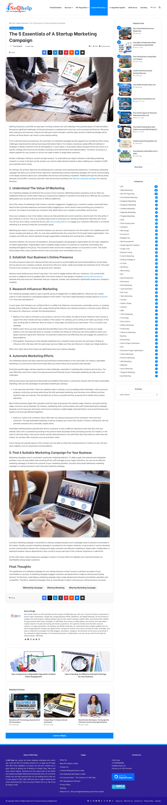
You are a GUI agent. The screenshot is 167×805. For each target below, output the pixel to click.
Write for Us (132, 7)
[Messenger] (77, 52)
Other (122, 220)
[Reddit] (71, 52)
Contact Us (64, 767)
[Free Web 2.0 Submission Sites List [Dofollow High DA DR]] (125, 47)
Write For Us (128, 801)
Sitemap (63, 788)
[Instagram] (39, 639)
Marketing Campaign (33, 588)
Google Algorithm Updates (129, 245)
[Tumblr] (60, 52)
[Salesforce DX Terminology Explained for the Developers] (24, 706)
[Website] (25, 639)
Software (123, 307)
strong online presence (93, 276)
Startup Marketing (56, 588)
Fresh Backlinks (56, 7)
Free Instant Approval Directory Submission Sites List (145, 113)
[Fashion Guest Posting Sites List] (125, 144)
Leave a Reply (59, 735)
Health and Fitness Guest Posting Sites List (142, 71)
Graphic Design (125, 303)
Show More (138, 167)
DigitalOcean (52, 801)
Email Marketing (126, 285)
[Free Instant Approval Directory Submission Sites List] (125, 118)
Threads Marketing (127, 216)
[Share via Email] (82, 52)
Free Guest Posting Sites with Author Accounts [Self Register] (145, 128)
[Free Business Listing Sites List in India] (125, 156)
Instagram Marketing (128, 201)
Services (68, 7)
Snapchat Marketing (128, 212)
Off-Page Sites (81, 7)
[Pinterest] (66, 52)
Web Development (127, 241)
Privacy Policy (65, 784)
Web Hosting (125, 271)
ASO (121, 347)
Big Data (123, 336)
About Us (63, 760)
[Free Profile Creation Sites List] (125, 89)
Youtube (123, 300)
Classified (123, 227)
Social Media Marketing (128, 197)
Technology (124, 318)
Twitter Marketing (126, 354)
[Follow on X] (21, 46)
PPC (121, 274)
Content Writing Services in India (72, 770)
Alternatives (124, 281)
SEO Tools (124, 292)
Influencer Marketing (127, 332)
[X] (49, 52)
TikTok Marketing (126, 314)
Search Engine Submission (130, 343)
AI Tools (123, 263)
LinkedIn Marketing (127, 209)
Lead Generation (126, 289)
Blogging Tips (125, 238)
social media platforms (59, 222)
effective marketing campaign (84, 178)
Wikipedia (123, 365)
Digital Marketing (98, 7)
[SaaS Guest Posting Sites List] (125, 104)
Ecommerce (124, 234)
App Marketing (125, 376)
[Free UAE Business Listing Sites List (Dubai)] (125, 61)
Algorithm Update (118, 7)
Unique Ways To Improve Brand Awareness (55, 721)
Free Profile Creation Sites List (144, 84)
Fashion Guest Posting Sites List (145, 141)
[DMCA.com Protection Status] (118, 788)
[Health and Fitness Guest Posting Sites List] (125, 75)
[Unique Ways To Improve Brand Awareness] (59, 706)
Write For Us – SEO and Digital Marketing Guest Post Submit (82, 792)
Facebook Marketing (128, 205)
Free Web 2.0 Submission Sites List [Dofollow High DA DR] (144, 43)
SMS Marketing (125, 361)
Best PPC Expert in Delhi (69, 763)
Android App (124, 329)
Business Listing (126, 252)
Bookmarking (125, 340)
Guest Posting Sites (127, 223)
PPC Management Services (70, 781)
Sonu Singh (17, 46)
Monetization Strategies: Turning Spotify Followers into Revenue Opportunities (94, 721)
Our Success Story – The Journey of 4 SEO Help (77, 777)
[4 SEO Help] (19, 7)
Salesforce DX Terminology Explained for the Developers (24, 721)
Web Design (124, 231)
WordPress (124, 267)
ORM (122, 310)
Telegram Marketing (127, 372)
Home (13, 23)
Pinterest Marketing (127, 358)
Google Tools (125, 249)
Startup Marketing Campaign (83, 588)
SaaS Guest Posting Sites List (144, 98)
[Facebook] (44, 52)
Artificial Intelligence (127, 260)
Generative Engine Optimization (131, 350)
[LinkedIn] (55, 52)
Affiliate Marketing (127, 325)
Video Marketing (126, 296)
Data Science (125, 321)
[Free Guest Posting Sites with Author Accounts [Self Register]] (125, 132)
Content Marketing (127, 256)
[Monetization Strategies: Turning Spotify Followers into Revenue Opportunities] (94, 706)
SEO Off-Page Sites (127, 194)
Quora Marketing (126, 369)
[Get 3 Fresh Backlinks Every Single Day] (125, 33)
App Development (126, 278)
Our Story (143, 7)
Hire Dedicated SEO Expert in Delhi (72, 774)
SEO (121, 186)
